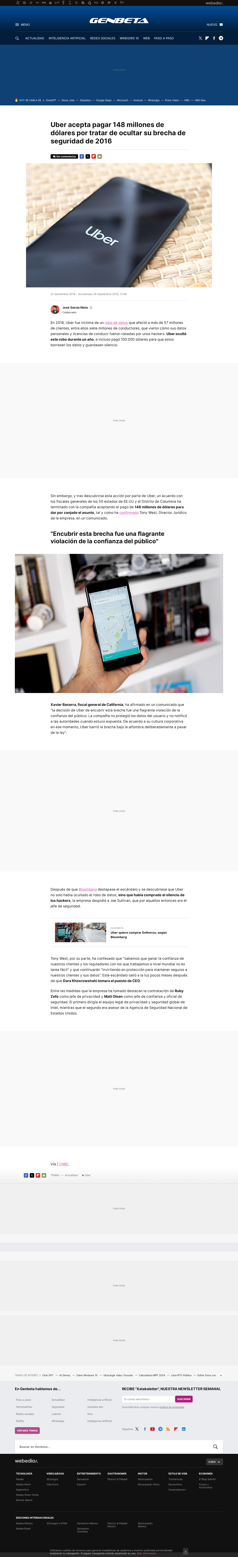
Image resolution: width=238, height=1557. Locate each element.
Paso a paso (23, 1399)
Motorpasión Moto (149, 1484)
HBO (186, 100)
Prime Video (172, 100)
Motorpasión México (145, 1525)
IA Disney (65, 1375)
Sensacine (83, 1479)
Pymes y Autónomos (205, 1486)
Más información (146, 1553)
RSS (168, 1428)
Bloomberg (88, 889)
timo (90, 1413)
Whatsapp (154, 100)
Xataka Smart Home (27, 1494)
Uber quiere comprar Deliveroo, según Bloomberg (139, 935)
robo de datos (116, 323)
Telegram (221, 38)
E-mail (99, 156)
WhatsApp (58, 1421)
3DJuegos (52, 1479)
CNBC (64, 1164)
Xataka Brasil (23, 1528)
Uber (88, 1175)
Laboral (56, 1413)
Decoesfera (175, 1484)
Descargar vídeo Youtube (119, 1375)
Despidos (85, 100)
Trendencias (175, 1479)
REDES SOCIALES (102, 38)
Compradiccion (177, 1489)
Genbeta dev (95, 1406)
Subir (212, 1461)
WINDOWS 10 (129, 38)
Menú (25, 24)
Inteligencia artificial (99, 1399)
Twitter (200, 38)
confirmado (129, 512)
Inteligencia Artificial (99, 1421)
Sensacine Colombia (83, 1530)
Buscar (215, 1446)
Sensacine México (87, 1523)
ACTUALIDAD (34, 38)
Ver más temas (27, 1430)
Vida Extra (52, 1484)
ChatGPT (51, 100)
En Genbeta (117, 928)
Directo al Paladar (117, 1479)
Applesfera (22, 1489)
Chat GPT (48, 1375)
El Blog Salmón (207, 1479)
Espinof (81, 1484)
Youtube (152, 1428)
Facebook (214, 38)
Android (138, 100)
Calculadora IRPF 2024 (152, 1375)
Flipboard (207, 38)
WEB (146, 38)
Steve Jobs (68, 100)
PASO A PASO (164, 38)
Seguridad (58, 1406)
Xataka (20, 1479)
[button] (77, 307)
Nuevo (212, 24)
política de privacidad (172, 1407)
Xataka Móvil (23, 1484)
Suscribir (184, 1399)
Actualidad (71, 1175)
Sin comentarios (66, 156)
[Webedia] (26, 1460)
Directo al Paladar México (117, 1525)
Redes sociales (25, 1413)
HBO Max (200, 100)
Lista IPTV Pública (181, 1375)
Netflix (20, 1421)
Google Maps (104, 100)
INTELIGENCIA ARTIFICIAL (67, 38)
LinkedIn (184, 1428)
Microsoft (122, 100)
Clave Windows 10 (87, 1375)
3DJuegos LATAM (56, 1523)
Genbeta (119, 20)
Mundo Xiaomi (24, 1500)
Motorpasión (145, 1479)
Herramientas (24, 1406)
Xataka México (24, 1523)
